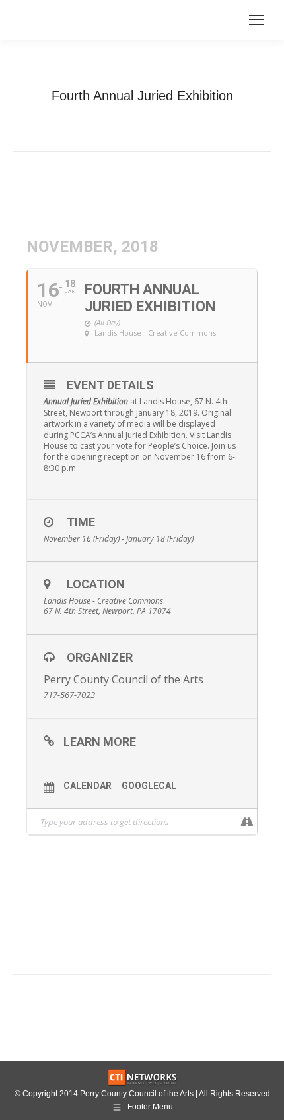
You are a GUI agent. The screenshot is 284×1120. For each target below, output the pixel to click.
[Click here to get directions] (246, 821)
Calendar (87, 785)
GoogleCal (149, 785)
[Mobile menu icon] (256, 19)
